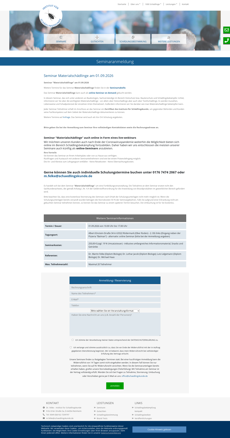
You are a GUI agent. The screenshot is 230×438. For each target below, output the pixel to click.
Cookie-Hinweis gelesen (159, 429)
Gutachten (101, 411)
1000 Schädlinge (152, 4)
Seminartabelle (118, 87)
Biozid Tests (102, 418)
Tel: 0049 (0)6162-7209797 (57, 414)
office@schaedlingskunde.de (135, 376)
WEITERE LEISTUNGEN (169, 41)
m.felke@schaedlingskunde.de (68, 176)
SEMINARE (61, 41)
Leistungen (171, 4)
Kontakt (185, 4)
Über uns (135, 4)
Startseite (122, 4)
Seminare (101, 407)
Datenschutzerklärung (111, 433)
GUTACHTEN (97, 41)
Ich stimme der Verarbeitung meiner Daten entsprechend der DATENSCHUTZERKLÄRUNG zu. (116, 340)
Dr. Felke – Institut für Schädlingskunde (63, 407)
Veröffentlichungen (143, 418)
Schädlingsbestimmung (133, 41)
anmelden (115, 385)
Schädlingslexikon (143, 415)
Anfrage (66, 117)
